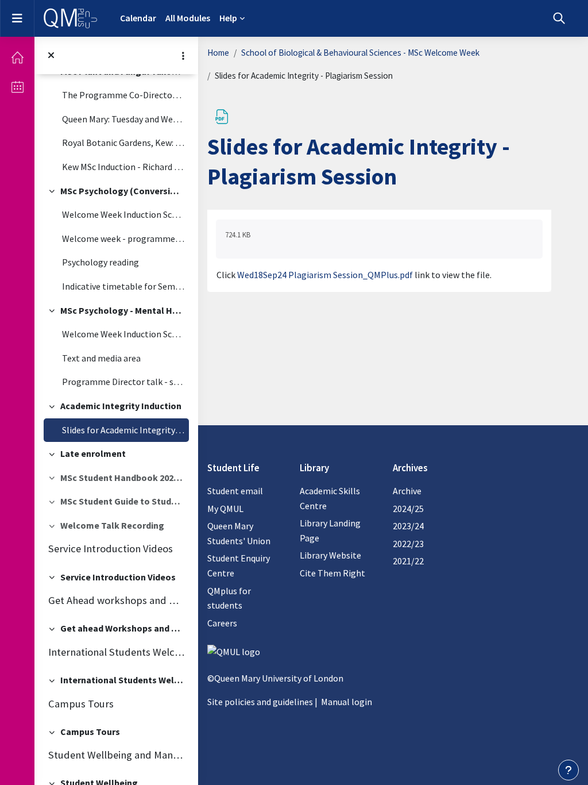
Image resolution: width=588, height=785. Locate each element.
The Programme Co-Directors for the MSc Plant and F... (123, 95)
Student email (235, 491)
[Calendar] (17, 86)
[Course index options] (183, 55)
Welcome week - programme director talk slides (123, 238)
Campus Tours (81, 703)
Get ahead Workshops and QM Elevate (122, 628)
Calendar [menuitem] (138, 18)
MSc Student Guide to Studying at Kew (122, 501)
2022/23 (408, 543)
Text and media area (101, 358)
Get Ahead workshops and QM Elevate (116, 600)
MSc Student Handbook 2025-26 (122, 477)
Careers (222, 623)
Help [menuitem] (228, 18)
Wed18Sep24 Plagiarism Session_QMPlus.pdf (325, 274)
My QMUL (225, 508)
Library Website (330, 555)
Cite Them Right (332, 573)
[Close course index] (51, 55)
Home (218, 52)
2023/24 (408, 526)
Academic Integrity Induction (120, 405)
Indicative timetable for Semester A (123, 286)
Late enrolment (93, 453)
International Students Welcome (116, 652)
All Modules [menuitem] (187, 18)
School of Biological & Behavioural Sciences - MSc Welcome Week (360, 52)
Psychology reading (100, 262)
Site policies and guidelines (260, 701)
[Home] (17, 57)
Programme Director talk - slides (123, 381)
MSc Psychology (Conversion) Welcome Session (122, 191)
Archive (407, 491)
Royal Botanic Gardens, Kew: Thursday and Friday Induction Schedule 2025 (123, 142)
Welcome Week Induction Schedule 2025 (123, 214)
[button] (559, 18)
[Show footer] (568, 770)
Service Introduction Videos (110, 548)
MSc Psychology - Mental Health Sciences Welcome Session (122, 310)
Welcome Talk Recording (112, 525)
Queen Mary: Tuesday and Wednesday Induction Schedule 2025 (123, 119)
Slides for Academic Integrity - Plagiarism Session (123, 430)
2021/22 (408, 561)
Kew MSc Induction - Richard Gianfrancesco (123, 166)
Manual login (346, 701)
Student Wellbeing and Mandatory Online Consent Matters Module (116, 754)
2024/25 (408, 508)
